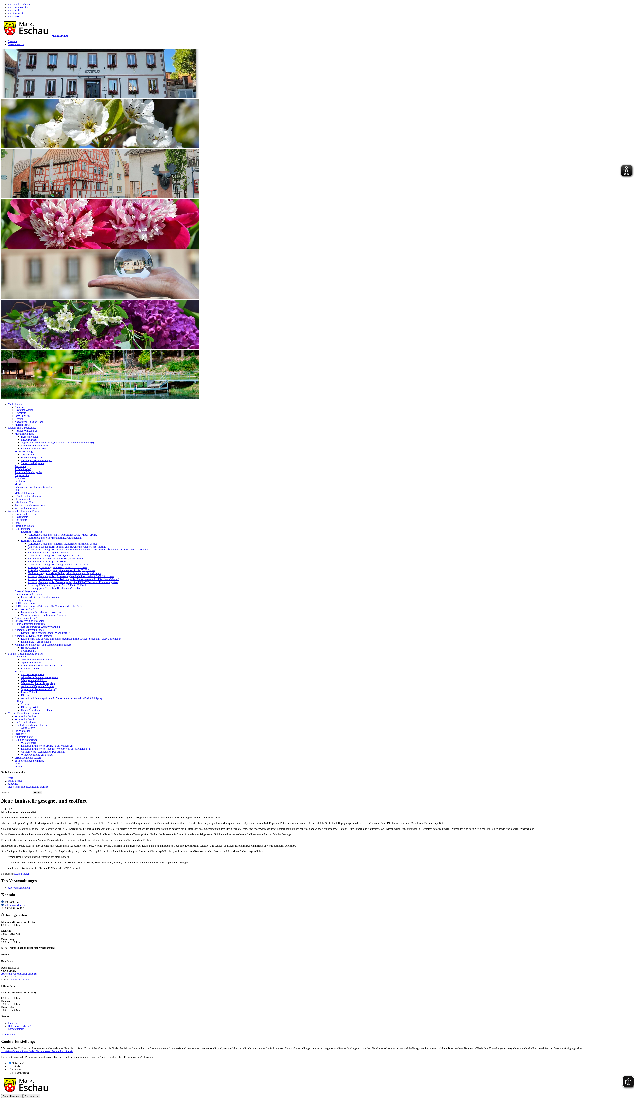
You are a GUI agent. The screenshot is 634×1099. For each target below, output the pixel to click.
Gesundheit (20, 656)
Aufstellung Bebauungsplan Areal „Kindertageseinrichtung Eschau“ (63, 543)
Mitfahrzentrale (22, 424)
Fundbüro (20, 481)
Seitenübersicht (16, 44)
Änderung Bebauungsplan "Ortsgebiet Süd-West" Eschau (58, 564)
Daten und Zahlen (24, 409)
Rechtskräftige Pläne (32, 540)
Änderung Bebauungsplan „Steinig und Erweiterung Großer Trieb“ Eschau (67, 546)
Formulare (20, 478)
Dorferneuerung (23, 600)
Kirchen (25, 695)
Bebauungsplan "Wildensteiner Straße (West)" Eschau (56, 558)
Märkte (18, 484)
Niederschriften (29, 439)
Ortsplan (19, 418)
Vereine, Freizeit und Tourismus (24, 713)
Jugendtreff (20, 733)
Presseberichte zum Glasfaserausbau (40, 597)
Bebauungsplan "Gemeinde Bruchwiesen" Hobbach (55, 588)
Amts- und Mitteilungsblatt (28, 472)
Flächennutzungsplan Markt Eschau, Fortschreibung (55, 537)
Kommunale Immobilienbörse (30, 629)
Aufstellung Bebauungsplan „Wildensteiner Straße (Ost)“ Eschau (61, 570)
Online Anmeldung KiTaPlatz (36, 710)
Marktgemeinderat (24, 433)
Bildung (19, 701)
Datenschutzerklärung (19, 1026)
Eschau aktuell (21, 873)
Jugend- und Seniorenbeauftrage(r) (39, 689)
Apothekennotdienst (31, 662)
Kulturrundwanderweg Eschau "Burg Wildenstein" (47, 745)
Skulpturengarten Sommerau (29, 760)
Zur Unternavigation (18, 7)
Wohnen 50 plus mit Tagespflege (38, 683)
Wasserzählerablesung (26, 508)
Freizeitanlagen (22, 730)
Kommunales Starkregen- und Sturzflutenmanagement (43, 644)
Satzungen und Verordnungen (36, 460)
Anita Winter (28, 728)
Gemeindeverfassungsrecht (35, 445)
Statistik (16, 1066)
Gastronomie (21, 516)
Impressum (13, 1023)
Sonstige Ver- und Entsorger (29, 621)
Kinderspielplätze (24, 736)
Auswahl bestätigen (12, 1096)
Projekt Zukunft (29, 692)
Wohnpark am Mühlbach (34, 680)
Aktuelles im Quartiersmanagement (39, 677)
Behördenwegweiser (32, 457)
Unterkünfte (21, 519)
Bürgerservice (22, 475)
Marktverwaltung (24, 451)
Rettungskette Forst (31, 668)
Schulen (25, 704)
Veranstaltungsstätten (25, 719)
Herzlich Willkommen (26, 430)
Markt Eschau (15, 404)
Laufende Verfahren (31, 531)
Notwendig (18, 1063)
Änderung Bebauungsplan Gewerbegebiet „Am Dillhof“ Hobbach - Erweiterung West (73, 582)
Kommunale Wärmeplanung (36, 641)
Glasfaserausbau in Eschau (28, 594)
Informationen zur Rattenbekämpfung (34, 487)
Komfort (16, 1069)
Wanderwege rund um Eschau (37, 754)
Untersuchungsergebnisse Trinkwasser (41, 612)
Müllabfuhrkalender (25, 493)
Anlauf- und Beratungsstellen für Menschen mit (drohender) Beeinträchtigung (61, 698)
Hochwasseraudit (30, 647)
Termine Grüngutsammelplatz (30, 505)
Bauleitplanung (22, 528)
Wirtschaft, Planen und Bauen (23, 511)
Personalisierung (20, 1072)
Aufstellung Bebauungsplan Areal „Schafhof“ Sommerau (57, 567)
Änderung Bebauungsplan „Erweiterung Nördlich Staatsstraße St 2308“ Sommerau (71, 576)
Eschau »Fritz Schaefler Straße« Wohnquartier (45, 632)
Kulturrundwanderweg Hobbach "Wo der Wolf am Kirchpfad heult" (56, 748)
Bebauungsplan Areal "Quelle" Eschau (48, 552)
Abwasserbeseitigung (26, 618)
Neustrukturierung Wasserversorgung (40, 626)
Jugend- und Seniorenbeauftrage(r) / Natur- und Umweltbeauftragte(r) (57, 442)
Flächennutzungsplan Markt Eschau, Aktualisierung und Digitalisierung (65, 573)
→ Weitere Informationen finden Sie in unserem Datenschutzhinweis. (37, 1051)
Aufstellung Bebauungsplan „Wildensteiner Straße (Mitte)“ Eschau (62, 534)
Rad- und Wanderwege (27, 739)
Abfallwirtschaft (23, 469)
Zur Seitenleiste (16, 13)
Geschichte (20, 412)
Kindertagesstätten (30, 707)
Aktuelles (19, 407)
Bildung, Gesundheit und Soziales (25, 653)
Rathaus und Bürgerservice (22, 427)
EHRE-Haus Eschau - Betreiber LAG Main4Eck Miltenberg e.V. (49, 606)
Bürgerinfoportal (29, 436)
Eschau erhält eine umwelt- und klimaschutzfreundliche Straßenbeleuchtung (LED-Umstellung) (71, 638)
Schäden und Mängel (26, 502)
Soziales (19, 671)
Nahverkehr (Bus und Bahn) (29, 421)
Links (17, 490)
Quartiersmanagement (32, 674)
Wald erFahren (28, 742)
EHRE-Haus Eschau (25, 603)
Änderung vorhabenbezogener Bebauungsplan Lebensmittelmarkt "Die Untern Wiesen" (73, 579)
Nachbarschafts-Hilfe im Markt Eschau (41, 665)
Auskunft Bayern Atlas (26, 591)
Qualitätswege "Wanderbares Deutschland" (43, 751)
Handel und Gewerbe (26, 514)
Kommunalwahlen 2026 (33, 448)
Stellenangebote (23, 499)
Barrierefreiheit (16, 1029)
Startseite (12, 41)
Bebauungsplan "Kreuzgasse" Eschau (47, 561)
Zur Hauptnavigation (19, 4)
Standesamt (20, 466)
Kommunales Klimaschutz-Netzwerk (34, 635)
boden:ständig (28, 650)
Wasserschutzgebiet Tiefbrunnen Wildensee (43, 615)
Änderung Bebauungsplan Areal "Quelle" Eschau (54, 555)
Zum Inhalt (13, 10)
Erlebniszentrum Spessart (28, 757)
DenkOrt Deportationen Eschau (31, 725)
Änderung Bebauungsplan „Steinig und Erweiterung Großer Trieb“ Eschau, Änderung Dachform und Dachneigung (88, 549)
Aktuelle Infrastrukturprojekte (30, 623)
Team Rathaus (28, 454)
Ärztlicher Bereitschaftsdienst (36, 659)
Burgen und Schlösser (26, 722)
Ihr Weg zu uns (22, 415)
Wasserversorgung (24, 609)
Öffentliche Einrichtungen (28, 496)
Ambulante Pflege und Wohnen (37, 686)
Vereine (18, 766)
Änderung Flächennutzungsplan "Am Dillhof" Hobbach (57, 585)
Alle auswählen (32, 1096)
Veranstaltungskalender (27, 716)
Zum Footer (14, 16)
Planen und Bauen (24, 525)
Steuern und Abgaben (32, 463)
